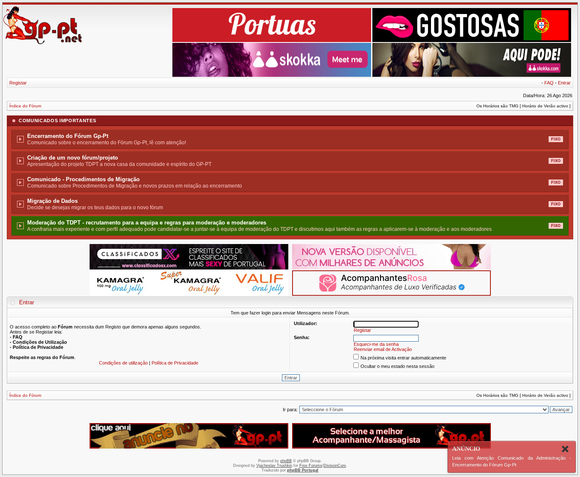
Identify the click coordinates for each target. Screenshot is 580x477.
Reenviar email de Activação (383, 349)
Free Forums (310, 465)
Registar (18, 82)
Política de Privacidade (175, 362)
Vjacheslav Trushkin (274, 465)
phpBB (286, 461)
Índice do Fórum (25, 106)
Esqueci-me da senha (376, 344)
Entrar (564, 82)
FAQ (549, 82)
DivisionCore (335, 465)
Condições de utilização (123, 362)
